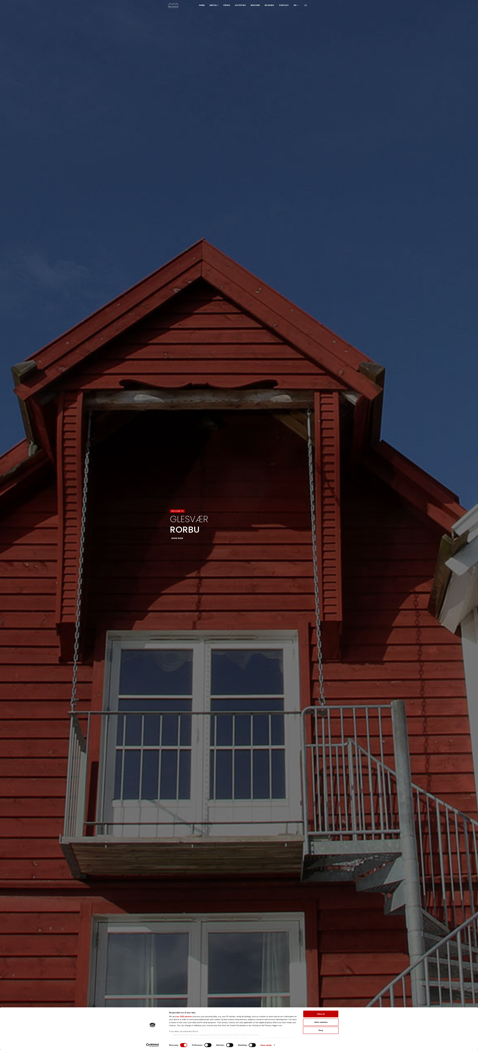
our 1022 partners (184, 1016)
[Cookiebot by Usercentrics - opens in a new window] (152, 1045)
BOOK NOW (177, 538)
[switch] (207, 1045)
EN (295, 5)
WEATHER (255, 5)
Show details (266, 1045)
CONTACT (284, 5)
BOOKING (269, 5)
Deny (321, 1030)
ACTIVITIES (240, 5)
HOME (202, 5)
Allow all (321, 1014)
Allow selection (321, 1022)
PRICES (226, 5)
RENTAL (213, 5)
